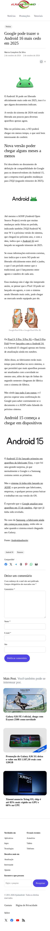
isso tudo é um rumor (25, 392)
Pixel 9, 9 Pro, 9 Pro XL (20, 339)
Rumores (20, 552)
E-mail (7, 633)
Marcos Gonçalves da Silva (15, 52)
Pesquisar (40, 883)
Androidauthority (19, 540)
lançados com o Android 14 (30, 343)
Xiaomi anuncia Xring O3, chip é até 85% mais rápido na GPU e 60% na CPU (23, 802)
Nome (7, 621)
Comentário (9, 589)
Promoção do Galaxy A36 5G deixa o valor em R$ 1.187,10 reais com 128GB (24, 759)
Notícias (8, 27)
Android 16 (28, 241)
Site (5, 644)
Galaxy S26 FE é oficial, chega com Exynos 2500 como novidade (24, 718)
